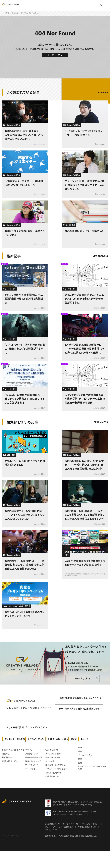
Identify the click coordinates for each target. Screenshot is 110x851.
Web (80, 747)
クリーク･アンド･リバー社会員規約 (59, 826)
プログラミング (31, 753)
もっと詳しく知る (82, 678)
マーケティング (31, 765)
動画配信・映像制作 (33, 757)
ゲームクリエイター (53, 753)
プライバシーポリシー (91, 823)
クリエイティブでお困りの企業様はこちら (79, 708)
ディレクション (31, 768)
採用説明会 (7, 757)
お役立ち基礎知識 (53, 772)
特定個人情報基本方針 (87, 826)
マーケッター (50, 761)
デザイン (29, 750)
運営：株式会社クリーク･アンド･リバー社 (61, 823)
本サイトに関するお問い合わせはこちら (79, 698)
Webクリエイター (53, 750)
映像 (80, 751)
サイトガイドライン (37, 727)
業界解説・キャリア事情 (55, 765)
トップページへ (55, 55)
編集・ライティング (33, 761)
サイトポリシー (51, 829)
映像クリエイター (52, 757)
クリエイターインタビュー (56, 768)
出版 (80, 762)
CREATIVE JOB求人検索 (13, 750)
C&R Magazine (52, 776)
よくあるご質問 (16, 727)
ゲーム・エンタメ (85, 755)
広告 (80, 759)
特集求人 (6, 753)
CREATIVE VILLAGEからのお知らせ (92, 767)
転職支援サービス (10, 761)
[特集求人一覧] (100, 414)
